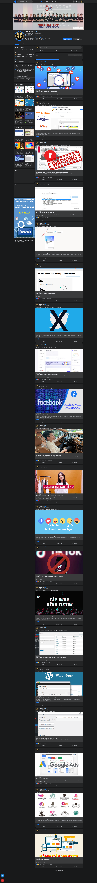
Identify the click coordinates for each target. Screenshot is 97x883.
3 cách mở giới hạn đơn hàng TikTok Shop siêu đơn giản (47, 347)
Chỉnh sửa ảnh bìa (78, 27)
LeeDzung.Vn (42, 61)
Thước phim (75, 50)
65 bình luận (59, 98)
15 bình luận (59, 260)
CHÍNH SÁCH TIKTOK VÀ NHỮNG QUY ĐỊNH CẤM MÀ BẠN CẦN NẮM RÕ (50, 549)
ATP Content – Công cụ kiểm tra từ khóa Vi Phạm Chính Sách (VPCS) (49, 105)
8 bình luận (60, 300)
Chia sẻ (40, 43)
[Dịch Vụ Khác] (50, 1)
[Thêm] (81, 39)
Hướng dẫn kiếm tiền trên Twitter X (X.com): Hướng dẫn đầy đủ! (48, 307)
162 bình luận (59, 826)
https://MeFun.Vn (29, 37)
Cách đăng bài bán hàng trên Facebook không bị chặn (47, 64)
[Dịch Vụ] (47, 1)
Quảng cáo (26, 240)
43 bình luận (59, 179)
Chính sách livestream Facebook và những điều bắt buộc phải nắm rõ (50, 469)
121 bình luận (59, 664)
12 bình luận (59, 785)
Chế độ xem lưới (71, 58)
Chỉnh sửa (77, 39)
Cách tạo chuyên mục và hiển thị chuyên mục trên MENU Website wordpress (51, 630)
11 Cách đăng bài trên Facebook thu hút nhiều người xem (47, 509)
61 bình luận (59, 139)
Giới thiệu (22, 43)
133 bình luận (59, 624)
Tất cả (17, 43)
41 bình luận (59, 745)
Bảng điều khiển (68, 39)
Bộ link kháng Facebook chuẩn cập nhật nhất (45, 388)
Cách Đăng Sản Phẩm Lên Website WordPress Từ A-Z (46, 711)
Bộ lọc (71, 55)
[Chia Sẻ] (53, 1)
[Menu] (74, 1)
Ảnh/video (60, 50)
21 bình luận (59, 462)
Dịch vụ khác (34, 43)
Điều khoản (22, 240)
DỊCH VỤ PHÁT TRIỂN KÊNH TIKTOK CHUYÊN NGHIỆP (47, 590)
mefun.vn (25, 58)
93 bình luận (59, 422)
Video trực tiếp (44, 50)
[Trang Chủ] (41, 1)
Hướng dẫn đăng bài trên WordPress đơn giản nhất (46, 671)
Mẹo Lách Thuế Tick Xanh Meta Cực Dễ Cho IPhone (46, 186)
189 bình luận (59, 543)
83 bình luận (59, 866)
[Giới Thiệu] (44, 1)
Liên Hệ (45, 43)
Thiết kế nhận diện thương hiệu (42, 792)
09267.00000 (24, 56)
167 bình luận (59, 341)
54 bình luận (59, 502)
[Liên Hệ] (55, 1)
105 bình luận (59, 381)
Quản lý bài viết (78, 55)
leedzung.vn (45, 39)
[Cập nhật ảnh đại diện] (23, 39)
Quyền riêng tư (17, 240)
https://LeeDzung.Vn (38, 37)
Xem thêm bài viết (59, 870)
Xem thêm (22, 241)
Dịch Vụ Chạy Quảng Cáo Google (42, 752)
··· (81, 43)
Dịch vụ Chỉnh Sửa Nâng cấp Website (43, 832)
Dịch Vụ (27, 43)
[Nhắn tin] (76, 1)
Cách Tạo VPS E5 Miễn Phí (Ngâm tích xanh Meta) (46, 226)
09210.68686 (29, 56)
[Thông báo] (79, 1)
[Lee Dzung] (15, 1)
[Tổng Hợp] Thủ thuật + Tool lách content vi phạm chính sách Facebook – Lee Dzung (53, 145)
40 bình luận (59, 705)
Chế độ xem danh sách (48, 58)
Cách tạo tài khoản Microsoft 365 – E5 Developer (46, 266)
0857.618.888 (19, 56)
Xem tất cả (31, 84)
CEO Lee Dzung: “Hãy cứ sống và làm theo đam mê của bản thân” (49, 428)
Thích (44, 98)
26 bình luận (59, 583)
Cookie (19, 241)
